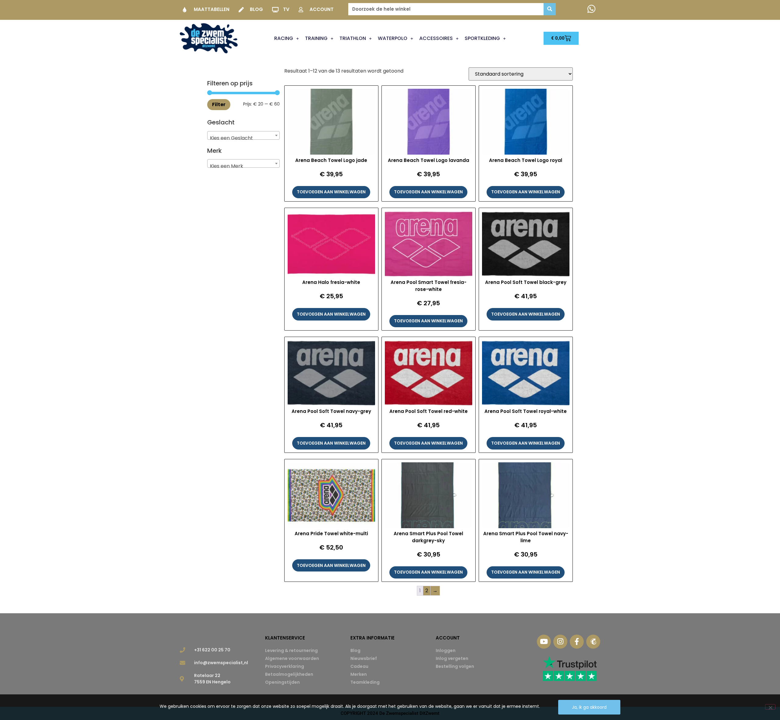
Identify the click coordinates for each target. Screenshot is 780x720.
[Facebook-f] (577, 642)
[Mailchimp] (593, 642)
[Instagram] (560, 642)
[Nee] (770, 707)
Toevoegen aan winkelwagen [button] (331, 192)
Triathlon (352, 38)
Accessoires (436, 38)
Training (316, 38)
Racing (283, 38)
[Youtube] (544, 642)
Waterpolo (392, 38)
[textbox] (243, 138)
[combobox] (243, 135)
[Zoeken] (550, 9)
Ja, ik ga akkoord (589, 707)
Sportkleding (482, 38)
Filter (218, 104)
